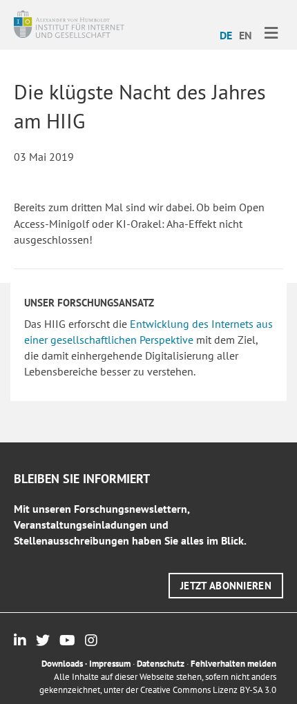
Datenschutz (160, 663)
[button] (226, 585)
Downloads (62, 663)
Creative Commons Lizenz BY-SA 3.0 (208, 690)
